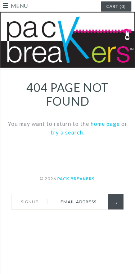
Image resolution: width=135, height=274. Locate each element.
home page (105, 123)
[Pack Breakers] (67, 16)
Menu (19, 6)
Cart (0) (116, 6)
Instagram (91, 222)
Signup (30, 201)
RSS (74, 222)
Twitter (57, 222)
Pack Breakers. (76, 178)
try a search (67, 132)
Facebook (40, 222)
